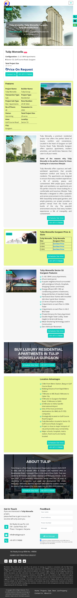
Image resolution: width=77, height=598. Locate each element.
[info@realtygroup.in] (75, 20)
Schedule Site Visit (56, 218)
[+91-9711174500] (75, 16)
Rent (54, 591)
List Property (62, 591)
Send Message (50, 536)
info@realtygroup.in (17, 535)
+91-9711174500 (16, 540)
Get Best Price (58, 244)
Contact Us (11, 74)
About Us (47, 593)
